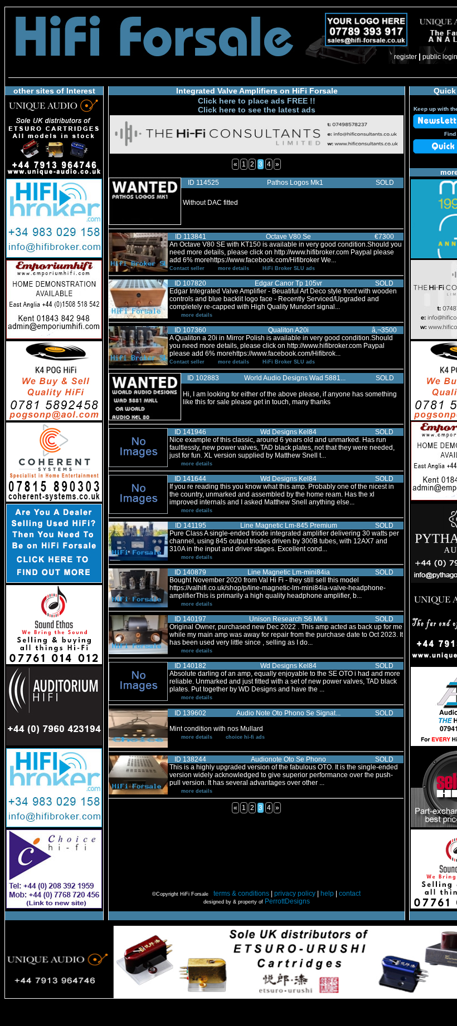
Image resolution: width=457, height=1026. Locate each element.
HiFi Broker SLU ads (288, 268)
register (405, 57)
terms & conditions (241, 893)
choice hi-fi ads (245, 737)
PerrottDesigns (287, 901)
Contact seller (187, 268)
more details (233, 268)
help (327, 893)
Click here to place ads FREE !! (256, 100)
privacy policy (294, 893)
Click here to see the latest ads (256, 109)
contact (350, 893)
